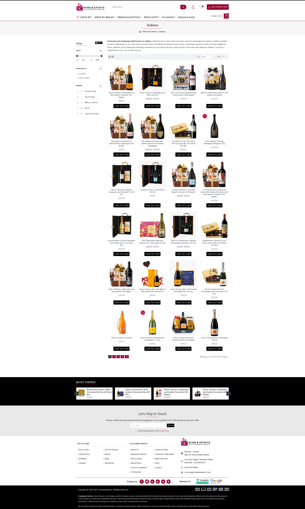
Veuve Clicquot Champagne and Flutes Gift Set (152, 94)
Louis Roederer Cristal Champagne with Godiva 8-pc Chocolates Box (121, 243)
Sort (198, 57)
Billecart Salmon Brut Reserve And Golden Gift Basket (214, 94)
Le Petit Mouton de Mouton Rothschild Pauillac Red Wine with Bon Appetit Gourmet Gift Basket (214, 193)
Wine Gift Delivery (150, 31)
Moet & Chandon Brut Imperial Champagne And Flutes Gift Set (183, 242)
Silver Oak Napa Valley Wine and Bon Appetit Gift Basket (121, 290)
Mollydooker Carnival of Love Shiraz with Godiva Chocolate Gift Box (214, 243)
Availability (81, 69)
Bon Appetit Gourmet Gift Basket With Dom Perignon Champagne (152, 143)
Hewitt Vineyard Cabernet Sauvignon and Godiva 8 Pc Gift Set (121, 192)
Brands (79, 86)
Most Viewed (86, 383)
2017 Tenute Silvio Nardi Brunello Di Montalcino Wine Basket (183, 94)
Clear (100, 43)
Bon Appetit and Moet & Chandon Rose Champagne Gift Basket (121, 143)
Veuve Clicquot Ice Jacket (121, 338)
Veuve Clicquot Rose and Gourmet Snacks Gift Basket (183, 339)
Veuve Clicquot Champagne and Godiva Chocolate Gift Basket (176, 392)
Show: (219, 57)
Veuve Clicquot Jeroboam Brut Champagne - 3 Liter (152, 339)
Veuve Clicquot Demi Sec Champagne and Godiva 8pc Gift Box (214, 291)
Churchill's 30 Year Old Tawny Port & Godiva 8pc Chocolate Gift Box (183, 143)
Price (78, 50)
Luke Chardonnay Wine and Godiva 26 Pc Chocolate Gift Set (152, 242)
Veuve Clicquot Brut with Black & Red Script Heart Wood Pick (152, 290)
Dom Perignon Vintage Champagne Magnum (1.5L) (214, 142)
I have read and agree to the (153, 431)
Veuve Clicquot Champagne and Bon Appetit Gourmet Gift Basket (121, 95)
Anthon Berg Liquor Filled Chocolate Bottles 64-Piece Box (99, 392)
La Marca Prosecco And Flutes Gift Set (152, 191)
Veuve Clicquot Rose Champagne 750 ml (214, 339)
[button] (76, 393)
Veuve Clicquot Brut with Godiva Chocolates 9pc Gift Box (183, 290)
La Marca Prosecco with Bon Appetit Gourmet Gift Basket (183, 191)
